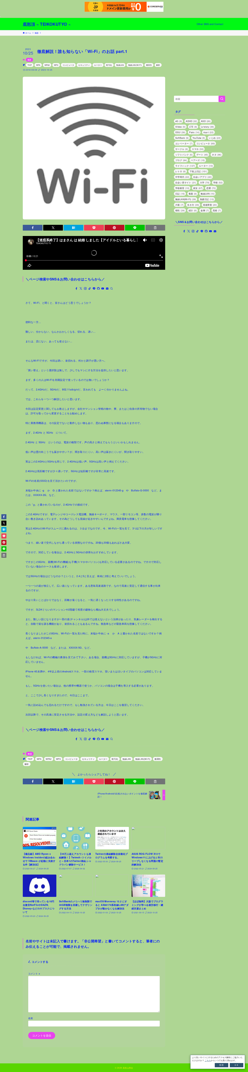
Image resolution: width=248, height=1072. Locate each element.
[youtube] (102, 288)
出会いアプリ (202, 176)
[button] (33, 228)
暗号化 (109, 65)
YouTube (198, 137)
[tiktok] (89, 288)
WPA (38, 65)
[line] (94, 288)
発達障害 (210, 204)
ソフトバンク (183, 154)
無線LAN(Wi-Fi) (135, 65)
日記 (180, 193)
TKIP (29, 65)
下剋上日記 (198, 171)
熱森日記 (207, 199)
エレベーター (183, 143)
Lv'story (207, 126)
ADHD (191, 121)
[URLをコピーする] (155, 228)
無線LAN (120, 65)
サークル (181, 149)
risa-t (208, 132)
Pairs (194, 132)
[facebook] (76, 288)
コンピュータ (68, 65)
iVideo (180, 126)
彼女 (198, 188)
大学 (204, 182)
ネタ (216, 154)
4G (178, 121)
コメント (34, 973)
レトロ (180, 171)
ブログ (181, 160)
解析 (158, 65)
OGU (180, 132)
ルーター (98, 65)
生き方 (193, 204)
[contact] (107, 288)
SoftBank (182, 137)
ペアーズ (198, 160)
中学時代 (182, 176)
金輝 (205, 210)
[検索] (111, 288)
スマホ (197, 149)
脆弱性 (149, 65)
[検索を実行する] (221, 99)
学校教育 (182, 188)
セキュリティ (84, 65)
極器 (29, 59)
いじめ (215, 137)
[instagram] (85, 288)
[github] (98, 288)
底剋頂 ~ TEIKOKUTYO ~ (47, 24)
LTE (193, 126)
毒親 (193, 193)
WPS (56, 65)
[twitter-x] (80, 288)
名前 (30, 1018)
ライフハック (185, 165)
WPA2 (47, 65)
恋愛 (211, 188)
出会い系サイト (185, 182)
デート (202, 154)
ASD (206, 121)
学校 (218, 182)
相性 (180, 210)
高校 (217, 210)
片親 (179, 204)
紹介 (193, 210)
